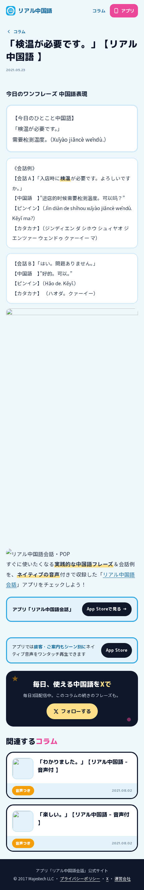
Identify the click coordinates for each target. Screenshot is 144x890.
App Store (116, 650)
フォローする (76, 711)
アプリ (127, 11)
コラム (98, 11)
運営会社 (123, 878)
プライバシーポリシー (80, 878)
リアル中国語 (35, 10)
